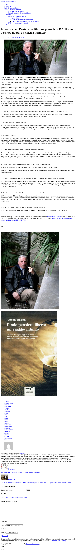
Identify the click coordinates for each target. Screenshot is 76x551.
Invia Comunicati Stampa (11, 8)
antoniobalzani (8, 403)
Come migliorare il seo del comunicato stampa (25, 21)
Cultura (22, 37)
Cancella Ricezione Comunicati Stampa (19, 13)
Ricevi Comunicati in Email (12, 9)
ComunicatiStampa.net (32, 544)
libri (5, 415)
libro (5, 416)
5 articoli (22, 453)
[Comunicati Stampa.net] (8, 1)
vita (5, 440)
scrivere (6, 436)
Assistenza (7, 14)
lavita (6, 413)
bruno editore (8, 406)
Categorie (3, 525)
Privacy (64, 540)
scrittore (6, 433)
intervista (7, 411)
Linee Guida (15, 18)
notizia (6, 418)
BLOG (6, 24)
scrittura (6, 435)
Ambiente (7, 401)
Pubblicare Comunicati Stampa (17, 16)
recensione (7, 425)
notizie (6, 420)
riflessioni (7, 431)
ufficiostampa (8, 438)
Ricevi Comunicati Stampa (16, 11)
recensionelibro (8, 426)
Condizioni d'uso (56, 540)
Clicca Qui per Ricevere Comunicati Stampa (14, 497)
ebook (6, 410)
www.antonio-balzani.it (54, 216)
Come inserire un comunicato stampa (22, 19)
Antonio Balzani (15, 37)
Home (6, 4)
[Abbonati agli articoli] (4, 536)
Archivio (3, 532)
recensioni (7, 428)
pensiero (6, 423)
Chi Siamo (7, 6)
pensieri (6, 421)
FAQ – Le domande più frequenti (18, 23)
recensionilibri (8, 430)
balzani (6, 405)
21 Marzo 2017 (5, 37)
